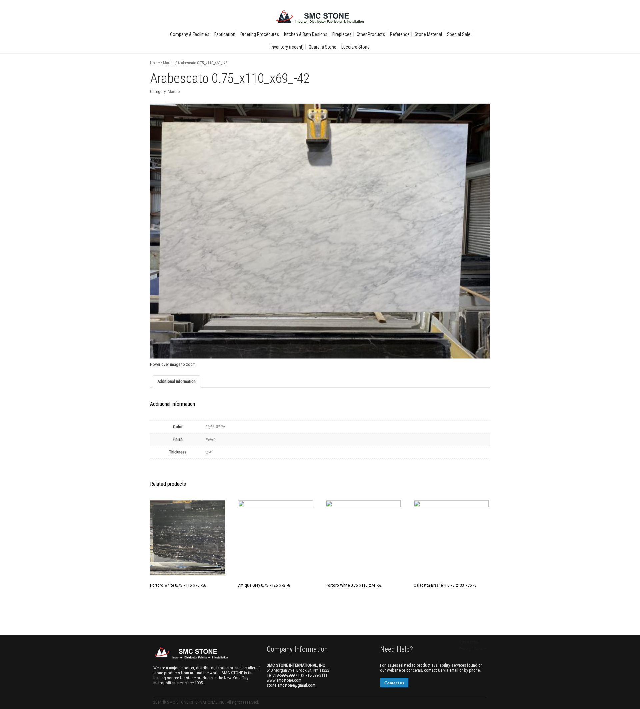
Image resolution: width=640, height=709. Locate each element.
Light (209, 426)
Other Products (371, 34)
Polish (210, 439)
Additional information (176, 381)
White (220, 426)
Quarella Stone (322, 47)
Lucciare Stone (355, 47)
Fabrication (224, 34)
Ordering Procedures (259, 34)
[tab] (176, 381)
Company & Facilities (189, 34)
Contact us (394, 682)
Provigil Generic (473, 648)
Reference (400, 34)
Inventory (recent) (287, 47)
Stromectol (468, 641)
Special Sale (458, 34)
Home (155, 63)
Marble (168, 63)
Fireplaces (342, 34)
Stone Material (428, 34)
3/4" (208, 452)
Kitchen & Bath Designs (305, 34)
